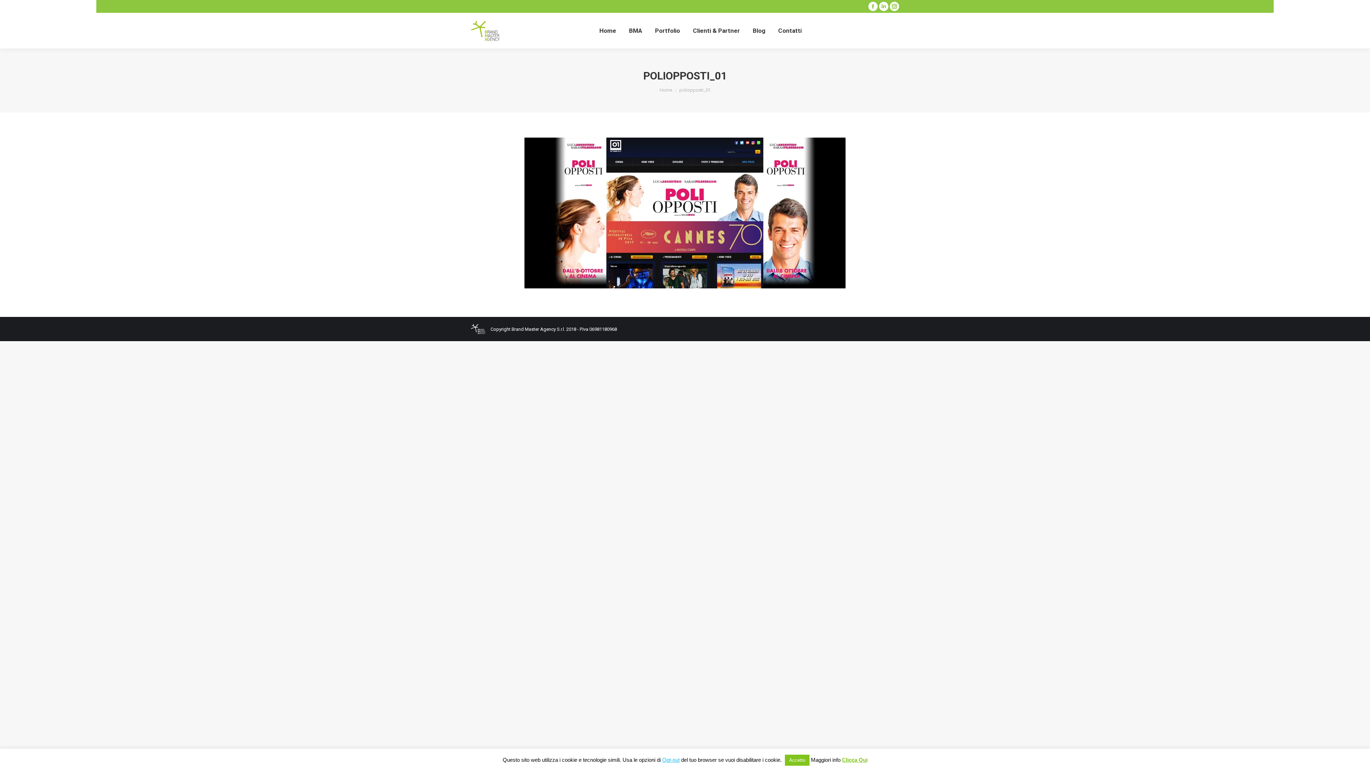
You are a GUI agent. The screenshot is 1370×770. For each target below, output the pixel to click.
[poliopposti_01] (685, 213)
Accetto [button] (797, 760)
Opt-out (671, 760)
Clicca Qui (855, 760)
